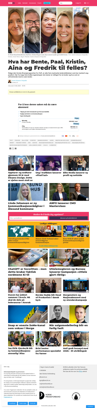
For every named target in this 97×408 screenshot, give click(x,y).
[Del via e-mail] (15, 155)
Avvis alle (32, 403)
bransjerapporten (78, 149)
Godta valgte (22, 403)
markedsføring (43, 147)
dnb (29, 149)
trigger (17, 147)
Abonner (47, 3)
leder (52, 147)
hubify (12, 149)
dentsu (34, 149)
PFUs (80, 378)
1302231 (45, 151)
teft (11, 147)
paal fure (25, 147)
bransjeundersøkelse (46, 149)
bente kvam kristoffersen (18, 151)
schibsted (52, 151)
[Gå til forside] (11, 3)
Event (39, 3)
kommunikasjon (76, 147)
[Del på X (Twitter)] (13, 155)
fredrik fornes (21, 149)
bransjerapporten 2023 (62, 149)
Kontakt (25, 3)
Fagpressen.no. (8, 397)
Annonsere (32, 3)
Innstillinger (90, 406)
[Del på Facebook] (10, 155)
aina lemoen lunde (35, 151)
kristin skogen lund (62, 147)
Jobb (19, 3)
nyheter (33, 147)
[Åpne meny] (87, 3)
